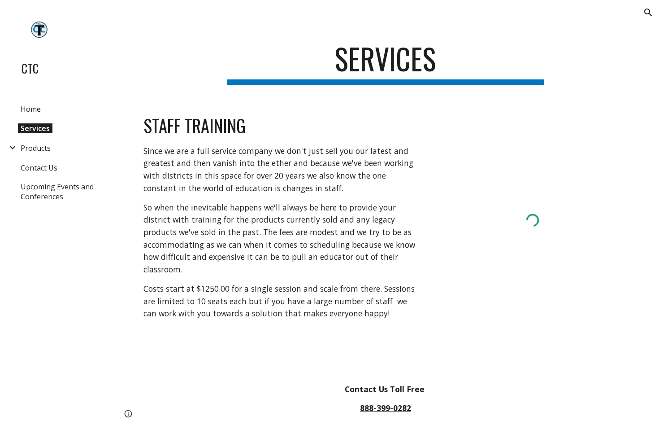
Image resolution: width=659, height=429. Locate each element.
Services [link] (35, 128)
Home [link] (31, 109)
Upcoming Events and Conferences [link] (57, 191)
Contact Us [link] (39, 168)
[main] (385, 63)
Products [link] (36, 148)
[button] (648, 12)
